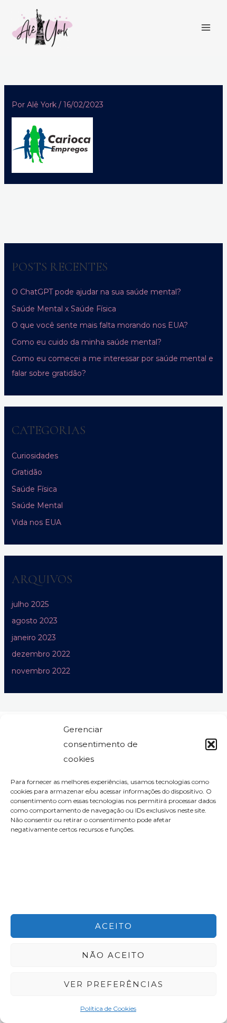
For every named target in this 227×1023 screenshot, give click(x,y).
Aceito (114, 926)
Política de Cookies (108, 1008)
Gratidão (27, 472)
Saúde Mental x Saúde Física (64, 309)
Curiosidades (35, 455)
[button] (211, 744)
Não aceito (113, 955)
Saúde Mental (37, 505)
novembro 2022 (41, 671)
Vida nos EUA (36, 522)
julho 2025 (30, 604)
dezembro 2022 (41, 654)
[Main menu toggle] (205, 28)
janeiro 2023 (34, 637)
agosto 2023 (35, 620)
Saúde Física (34, 489)
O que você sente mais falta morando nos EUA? (100, 325)
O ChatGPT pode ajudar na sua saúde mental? (96, 292)
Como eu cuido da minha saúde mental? (87, 342)
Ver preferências (114, 984)
